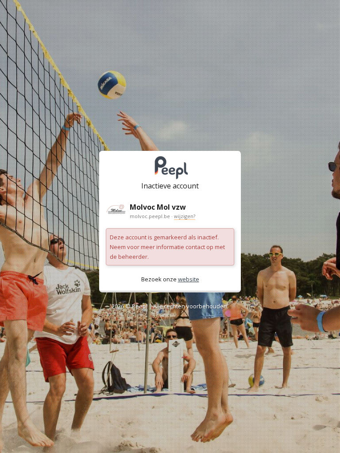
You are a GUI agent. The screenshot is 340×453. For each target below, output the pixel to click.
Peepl (139, 306)
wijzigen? (184, 216)
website (188, 279)
